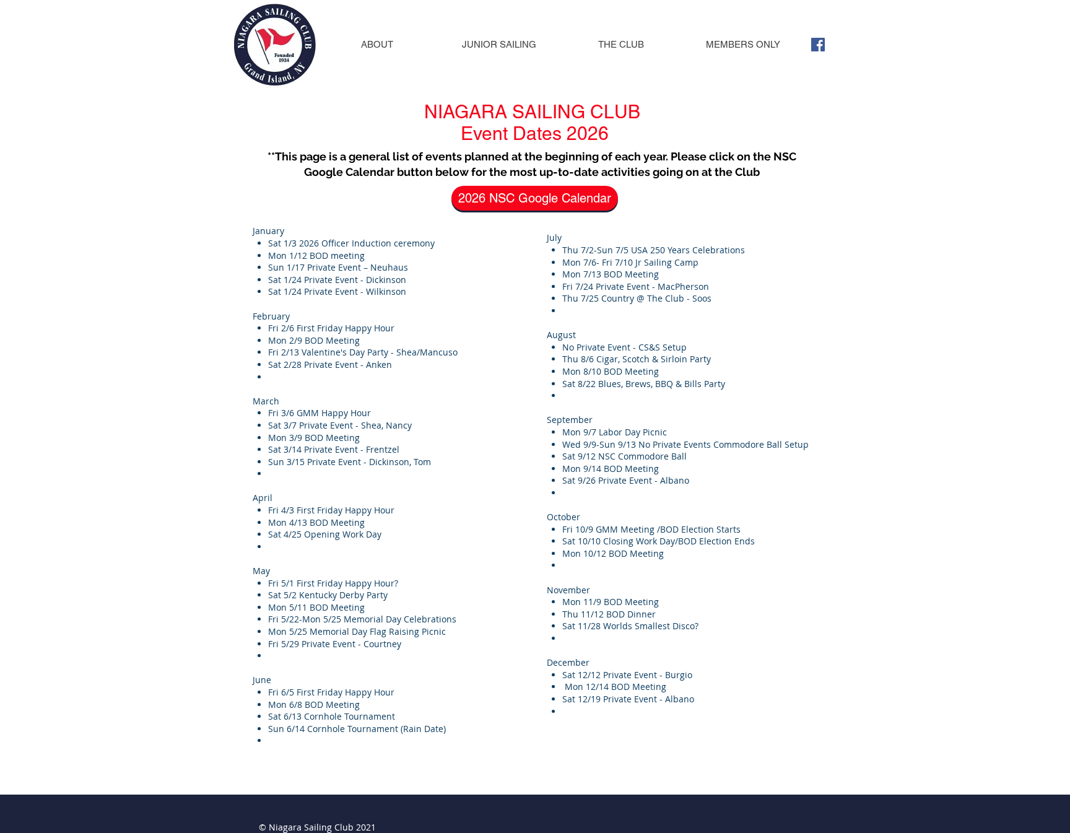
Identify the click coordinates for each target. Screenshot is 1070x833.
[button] (377, 44)
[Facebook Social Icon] (818, 44)
